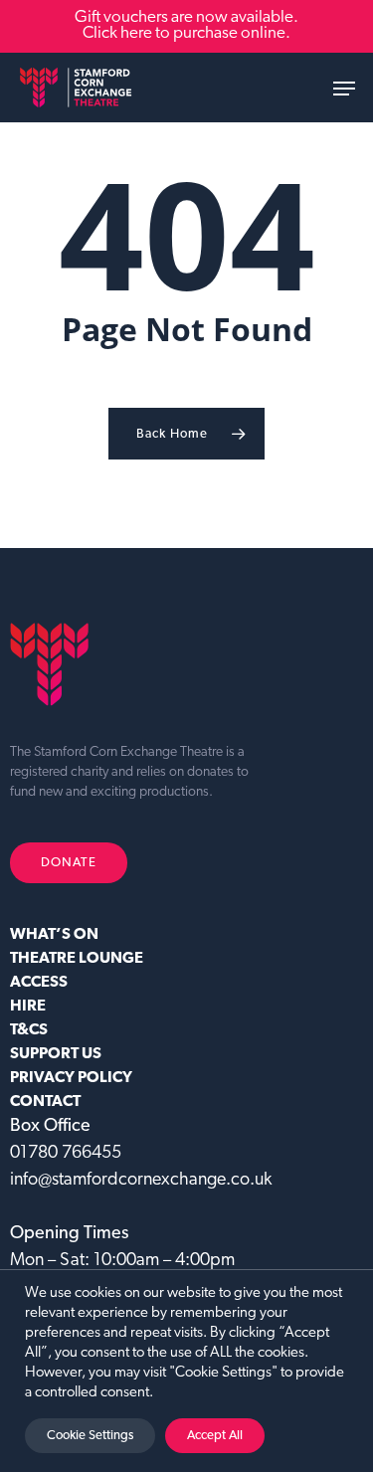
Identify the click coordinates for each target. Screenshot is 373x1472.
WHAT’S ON (54, 935)
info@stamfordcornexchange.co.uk (141, 1181)
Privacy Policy (71, 1078)
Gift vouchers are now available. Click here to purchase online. (186, 25)
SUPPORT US (55, 1054)
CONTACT (45, 1102)
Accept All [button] (215, 1435)
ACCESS (39, 983)
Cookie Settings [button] (90, 1435)
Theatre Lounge (76, 959)
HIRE (28, 1006)
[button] (344, 88)
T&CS (29, 1030)
